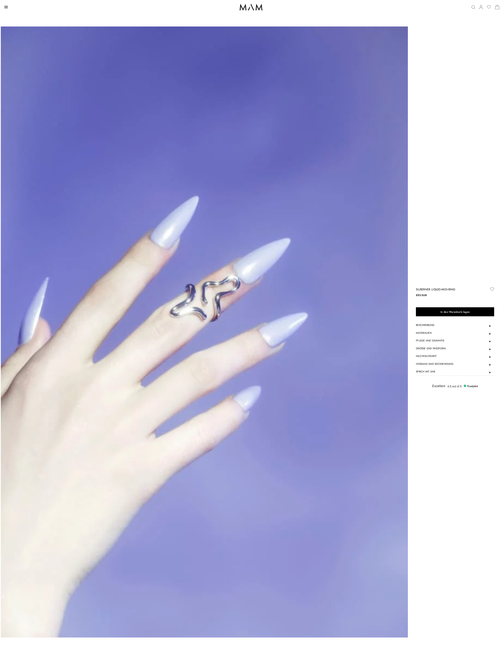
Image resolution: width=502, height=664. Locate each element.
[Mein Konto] (481, 7)
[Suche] (473, 7)
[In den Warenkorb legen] (455, 311)
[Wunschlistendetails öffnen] (489, 7)
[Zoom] (204, 332)
